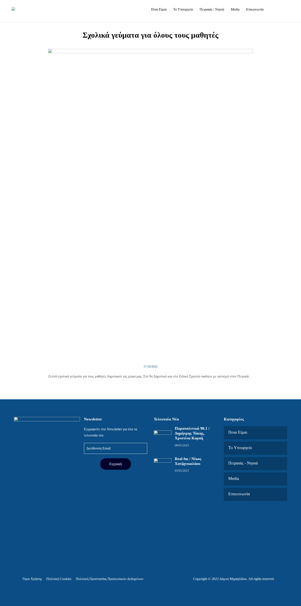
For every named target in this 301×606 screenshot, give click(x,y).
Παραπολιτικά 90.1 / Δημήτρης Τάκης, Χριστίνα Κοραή (192, 433)
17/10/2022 (150, 366)
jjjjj (281, 15)
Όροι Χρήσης (32, 579)
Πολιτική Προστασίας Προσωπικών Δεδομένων (109, 579)
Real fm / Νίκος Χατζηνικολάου (188, 461)
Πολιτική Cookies (58, 579)
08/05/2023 (182, 445)
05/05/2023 (182, 470)
